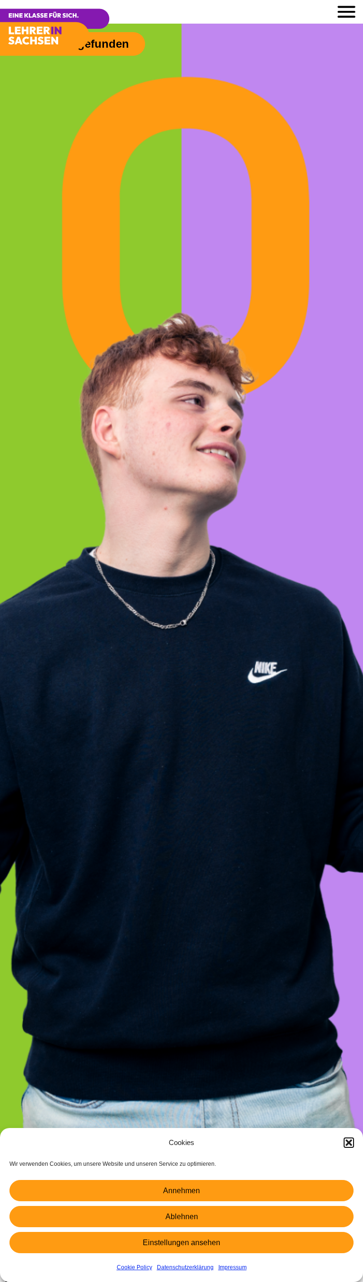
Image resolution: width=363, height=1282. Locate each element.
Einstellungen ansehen (181, 1243)
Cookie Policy (134, 1267)
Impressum (232, 1267)
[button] (349, 1142)
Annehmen (181, 1191)
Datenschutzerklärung (185, 1267)
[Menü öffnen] (346, 12)
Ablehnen (181, 1217)
